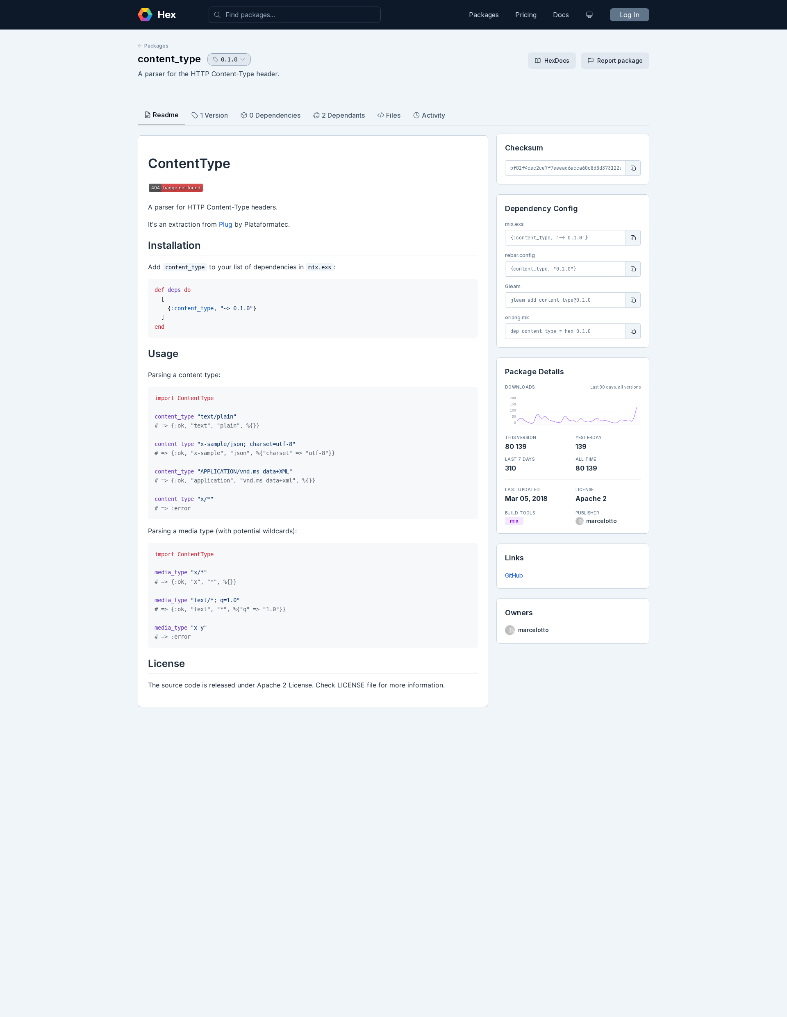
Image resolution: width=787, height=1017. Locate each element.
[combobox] (295, 15)
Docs (561, 15)
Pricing (526, 15)
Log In (629, 15)
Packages (484, 15)
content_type (169, 59)
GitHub (514, 575)
